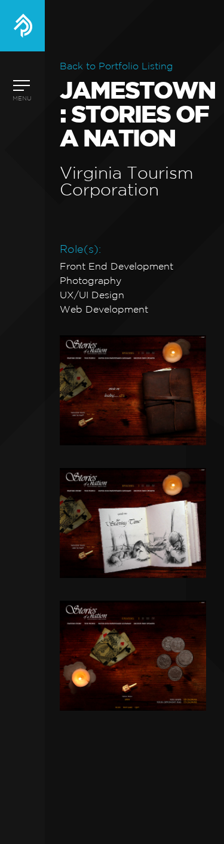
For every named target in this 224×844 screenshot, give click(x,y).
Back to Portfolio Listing (116, 66)
